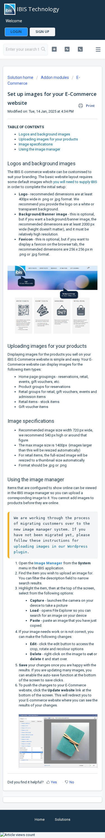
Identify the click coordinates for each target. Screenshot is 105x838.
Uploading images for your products (48, 139)
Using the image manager (39, 149)
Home (40, 819)
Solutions (62, 819)
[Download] (42, 426)
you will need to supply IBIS (75, 182)
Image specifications (36, 144)
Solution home (21, 77)
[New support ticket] (54, 49)
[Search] (43, 49)
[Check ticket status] (67, 49)
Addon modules (55, 77)
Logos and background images (44, 134)
